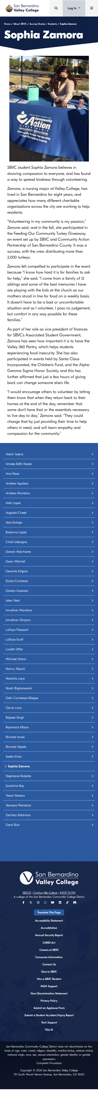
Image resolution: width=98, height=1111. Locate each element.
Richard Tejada (16, 747)
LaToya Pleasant (17, 630)
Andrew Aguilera (17, 483)
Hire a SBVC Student (49, 979)
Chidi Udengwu (16, 542)
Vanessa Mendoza (18, 805)
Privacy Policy (49, 1000)
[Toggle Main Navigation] (91, 8)
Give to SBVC (49, 971)
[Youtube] (52, 902)
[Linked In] (60, 902)
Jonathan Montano (19, 610)
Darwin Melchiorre (18, 552)
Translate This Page (49, 912)
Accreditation (49, 928)
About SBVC (20, 24)
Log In (72, 8)
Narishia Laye (15, 678)
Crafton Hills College (45, 892)
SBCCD (27, 892)
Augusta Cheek (16, 513)
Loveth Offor (14, 649)
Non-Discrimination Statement (49, 993)
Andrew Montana (18, 493)
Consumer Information (49, 957)
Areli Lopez (13, 503)
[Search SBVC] (56, 8)
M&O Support (49, 986)
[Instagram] (38, 902)
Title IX (49, 1029)
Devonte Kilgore (17, 571)
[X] (30, 902)
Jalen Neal (13, 600)
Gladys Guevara (17, 591)
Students (52, 24)
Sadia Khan (14, 757)
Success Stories (37, 24)
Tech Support (49, 1022)
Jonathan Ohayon (18, 620)
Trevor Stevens (15, 796)
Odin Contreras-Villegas (22, 698)
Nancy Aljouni (15, 669)
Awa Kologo (14, 522)
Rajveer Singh (15, 717)
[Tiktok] (67, 902)
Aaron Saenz (14, 454)
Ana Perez (12, 474)
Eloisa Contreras (17, 581)
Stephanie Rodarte (18, 776)
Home (7, 24)
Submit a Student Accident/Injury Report (49, 1015)
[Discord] (74, 902)
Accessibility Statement (49, 920)
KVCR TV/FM (67, 892)
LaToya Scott (14, 639)
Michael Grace (16, 659)
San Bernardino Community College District (59, 896)
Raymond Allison (17, 727)
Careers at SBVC (49, 950)
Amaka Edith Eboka (19, 464)
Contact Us (49, 964)
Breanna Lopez (16, 532)
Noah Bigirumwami (19, 688)
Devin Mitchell (15, 561)
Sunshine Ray (15, 786)
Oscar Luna (14, 708)
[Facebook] (23, 902)
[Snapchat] (45, 902)
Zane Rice (12, 825)
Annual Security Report (49, 935)
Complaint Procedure (49, 1063)
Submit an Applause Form (49, 1008)
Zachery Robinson (18, 815)
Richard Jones (15, 737)
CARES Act (49, 942)
